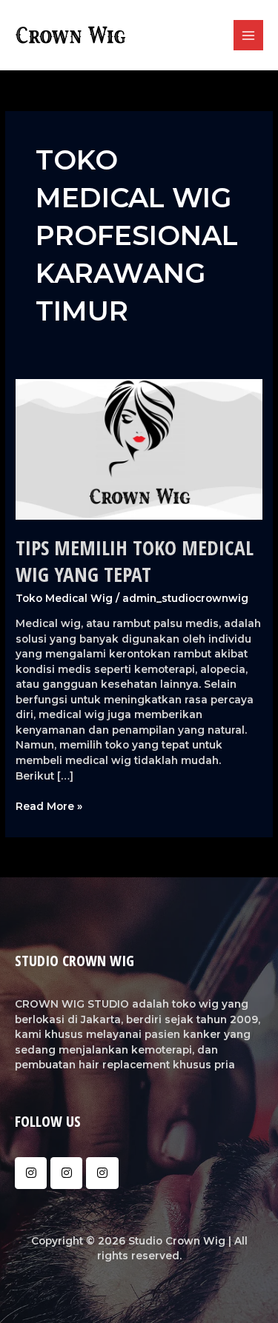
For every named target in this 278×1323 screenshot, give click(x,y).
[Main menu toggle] (249, 35)
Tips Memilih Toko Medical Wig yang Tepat (135, 561)
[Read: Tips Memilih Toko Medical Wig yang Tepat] (139, 448)
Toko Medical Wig (64, 598)
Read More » (49, 805)
